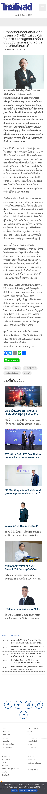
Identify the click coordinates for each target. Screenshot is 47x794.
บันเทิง (4, 772)
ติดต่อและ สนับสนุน (34, 763)
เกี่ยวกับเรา (31, 760)
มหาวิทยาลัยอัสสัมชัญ (12, 373)
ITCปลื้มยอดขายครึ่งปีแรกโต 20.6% (22, 609)
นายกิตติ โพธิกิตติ (30, 368)
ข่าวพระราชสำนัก (8, 744)
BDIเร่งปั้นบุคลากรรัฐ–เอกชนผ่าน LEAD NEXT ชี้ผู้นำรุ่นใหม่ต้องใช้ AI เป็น (22, 414)
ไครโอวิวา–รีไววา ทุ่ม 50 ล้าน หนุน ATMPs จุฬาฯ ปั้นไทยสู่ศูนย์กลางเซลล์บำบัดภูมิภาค (25, 661)
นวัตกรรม (16, 368)
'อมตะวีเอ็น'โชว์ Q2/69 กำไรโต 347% (23, 526)
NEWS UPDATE (10, 635)
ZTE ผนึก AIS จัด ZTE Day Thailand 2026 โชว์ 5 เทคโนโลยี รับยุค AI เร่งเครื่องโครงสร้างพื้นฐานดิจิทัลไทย (23, 457)
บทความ (6, 738)
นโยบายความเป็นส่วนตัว (28, 791)
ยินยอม (14, 791)
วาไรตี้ (29, 731)
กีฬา (28, 735)
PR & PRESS (32, 757)
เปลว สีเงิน (7, 731)
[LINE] (23, 715)
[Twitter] (18, 704)
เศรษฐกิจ (6, 741)
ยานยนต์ (5, 765)
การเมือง (6, 728)
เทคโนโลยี (27, 373)
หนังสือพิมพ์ (7, 747)
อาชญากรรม (6, 759)
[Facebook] (8, 704)
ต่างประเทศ (6, 756)
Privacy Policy (32, 769)
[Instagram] (39, 704)
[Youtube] (28, 704)
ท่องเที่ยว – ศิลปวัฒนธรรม (37, 738)
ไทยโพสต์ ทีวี (7, 775)
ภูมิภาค (29, 744)
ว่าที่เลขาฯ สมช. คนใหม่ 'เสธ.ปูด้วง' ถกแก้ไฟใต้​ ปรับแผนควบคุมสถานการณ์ (27, 648)
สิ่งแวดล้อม (31, 747)
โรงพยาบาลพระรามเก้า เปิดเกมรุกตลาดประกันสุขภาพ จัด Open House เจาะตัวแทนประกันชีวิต (26, 655)
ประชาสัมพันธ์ (32, 741)
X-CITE (5, 762)
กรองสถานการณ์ (33, 728)
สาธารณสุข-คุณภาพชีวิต (10, 769)
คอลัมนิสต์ (6, 735)
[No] (44, 788)
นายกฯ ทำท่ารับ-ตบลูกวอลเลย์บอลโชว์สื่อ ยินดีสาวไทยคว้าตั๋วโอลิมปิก (27, 668)
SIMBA (7, 368)
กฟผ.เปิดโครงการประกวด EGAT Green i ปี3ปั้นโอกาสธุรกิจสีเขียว (21, 567)
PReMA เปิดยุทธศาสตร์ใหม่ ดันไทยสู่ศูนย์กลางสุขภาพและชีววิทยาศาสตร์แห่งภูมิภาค (23, 493)
